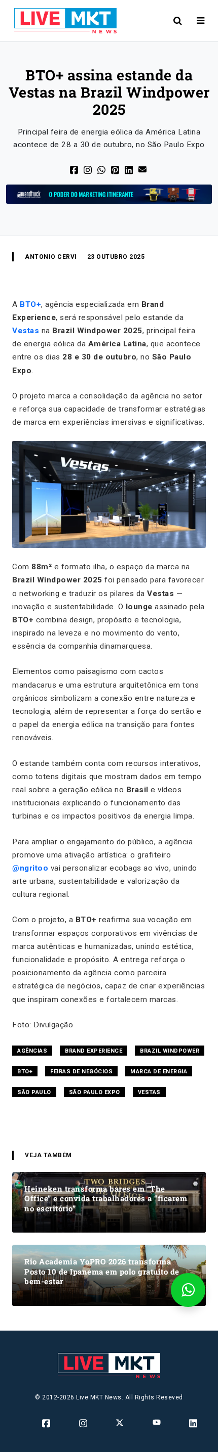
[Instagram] (84, 1422)
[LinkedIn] (129, 169)
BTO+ (30, 304)
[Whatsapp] (102, 169)
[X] (88, 169)
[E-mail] (143, 168)
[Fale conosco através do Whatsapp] (188, 1290)
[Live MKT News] (61, 20)
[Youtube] (157, 1421)
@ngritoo (30, 868)
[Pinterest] (116, 169)
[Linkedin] (194, 1422)
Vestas (25, 330)
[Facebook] (75, 169)
